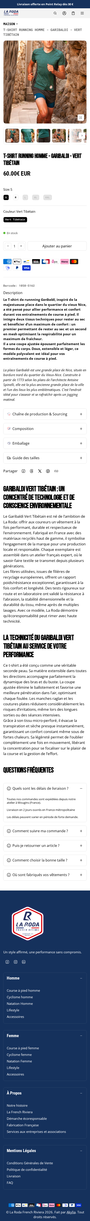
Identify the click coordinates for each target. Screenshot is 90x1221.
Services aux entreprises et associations (36, 1131)
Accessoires (15, 1016)
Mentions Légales (21, 1150)
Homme (13, 978)
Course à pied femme (23, 1048)
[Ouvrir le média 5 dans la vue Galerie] (59, 135)
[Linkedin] (24, 962)
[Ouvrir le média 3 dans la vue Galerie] (28, 135)
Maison (9, 24)
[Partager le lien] (56, 471)
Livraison (14, 1176)
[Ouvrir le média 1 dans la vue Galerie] (12, 135)
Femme (13, 1035)
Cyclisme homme (20, 997)
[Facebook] (7, 962)
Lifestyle (13, 1010)
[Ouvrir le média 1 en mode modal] (45, 82)
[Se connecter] (64, 13)
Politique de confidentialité (27, 1169)
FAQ (10, 1182)
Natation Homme (20, 1003)
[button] (55, 13)
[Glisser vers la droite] (82, 135)
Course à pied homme (23, 990)
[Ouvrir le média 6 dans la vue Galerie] (74, 135)
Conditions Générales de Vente (30, 1163)
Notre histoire (17, 1105)
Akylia (71, 1212)
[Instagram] (16, 962)
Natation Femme (19, 1061)
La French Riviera (20, 1112)
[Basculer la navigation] (82, 13)
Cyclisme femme (19, 1054)
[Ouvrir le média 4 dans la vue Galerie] (43, 135)
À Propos (14, 1093)
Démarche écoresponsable (27, 1118)
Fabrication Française (23, 1125)
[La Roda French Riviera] (11, 13)
